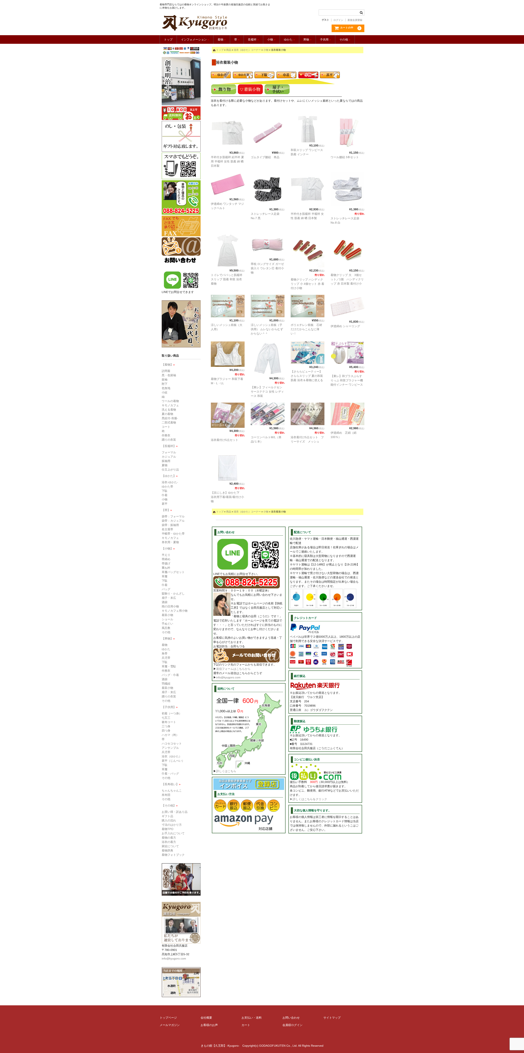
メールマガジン (170, 1025)
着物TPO (167, 829)
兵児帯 (166, 657)
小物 (271, 39)
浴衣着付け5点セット (224, 439)
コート (166, 426)
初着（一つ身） (172, 713)
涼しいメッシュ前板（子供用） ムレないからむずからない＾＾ (267, 329)
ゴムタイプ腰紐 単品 (265, 157)
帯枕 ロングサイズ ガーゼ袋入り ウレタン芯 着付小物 (267, 268)
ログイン (338, 20)
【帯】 (167, 510)
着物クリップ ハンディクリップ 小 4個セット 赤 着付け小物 (307, 284)
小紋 (164, 392)
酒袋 (164, 602)
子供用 (325, 39)
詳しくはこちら (226, 771)
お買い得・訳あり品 (174, 811)
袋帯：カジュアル (173, 520)
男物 (307, 39)
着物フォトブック (173, 854)
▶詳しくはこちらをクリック (308, 799)
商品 (228, 49)
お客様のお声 (209, 1025)
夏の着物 (167, 414)
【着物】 (168, 364)
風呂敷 (166, 628)
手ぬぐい (167, 623)
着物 (222, 39)
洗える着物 (169, 409)
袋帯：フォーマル (173, 516)
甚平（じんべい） (173, 760)
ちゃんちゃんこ (172, 790)
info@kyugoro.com (228, 677)
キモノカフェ (170, 405)
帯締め (166, 559)
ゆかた (289, 39)
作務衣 (166, 435)
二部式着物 (169, 422)
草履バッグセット (173, 572)
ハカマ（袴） (170, 735)
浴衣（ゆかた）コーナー (247, 49)
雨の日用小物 (170, 606)
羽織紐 (166, 683)
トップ (168, 39)
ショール (167, 619)
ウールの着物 (170, 401)
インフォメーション (195, 39)
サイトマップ (332, 1017)
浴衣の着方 (169, 842)
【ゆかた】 (170, 476)
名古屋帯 (167, 529)
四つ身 (166, 730)
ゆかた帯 (167, 486)
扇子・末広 (169, 597)
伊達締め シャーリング (345, 326)
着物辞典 (167, 850)
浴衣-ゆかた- (170, 482)
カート (246, 1025)
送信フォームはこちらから (233, 668)
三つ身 (166, 726)
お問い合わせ (291, 1017)
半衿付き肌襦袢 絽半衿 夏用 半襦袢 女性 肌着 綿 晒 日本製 (227, 161)
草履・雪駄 (169, 666)
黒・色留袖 (169, 375)
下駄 (164, 490)
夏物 (164, 465)
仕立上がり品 (170, 469)
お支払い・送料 (252, 1017)
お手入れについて (173, 833)
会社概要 (206, 1017)
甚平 (164, 503)
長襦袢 (253, 39)
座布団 (166, 794)
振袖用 (166, 461)
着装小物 (167, 615)
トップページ (168, 1017)
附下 (164, 383)
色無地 (166, 388)
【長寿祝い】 (171, 784)
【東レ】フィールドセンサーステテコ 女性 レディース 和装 (267, 392)
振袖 (164, 379)
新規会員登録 (355, 20)
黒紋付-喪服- (170, 418)
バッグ (166, 589)
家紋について (170, 846)
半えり (166, 554)
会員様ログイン (292, 1025)
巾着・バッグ (170, 773)
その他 (344, 39)
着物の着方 (169, 837)
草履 (164, 576)
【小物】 (168, 548)
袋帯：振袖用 (170, 525)
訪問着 (166, 371)
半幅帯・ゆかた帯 (173, 533)
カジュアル (169, 456)
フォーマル (169, 452)
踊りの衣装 (169, 439)
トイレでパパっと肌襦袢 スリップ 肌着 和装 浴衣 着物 (226, 279)
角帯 (164, 653)
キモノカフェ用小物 (174, 610)
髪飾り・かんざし (173, 593)
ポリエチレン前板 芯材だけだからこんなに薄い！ (306, 329)
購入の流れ (169, 820)
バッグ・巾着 (170, 675)
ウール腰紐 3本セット (345, 157)
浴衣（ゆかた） (172, 756)
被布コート (169, 722)
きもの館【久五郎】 (215, 23)
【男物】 (168, 638)
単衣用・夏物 (170, 542)
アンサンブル (170, 747)
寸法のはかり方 (172, 824)
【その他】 (170, 805)
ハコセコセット (172, 743)
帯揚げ (166, 563)
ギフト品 (167, 816)
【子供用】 (170, 707)
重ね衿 (166, 567)
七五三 (166, 717)
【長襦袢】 (170, 446)
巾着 (164, 495)
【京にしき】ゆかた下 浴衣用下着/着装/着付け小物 (227, 497)
